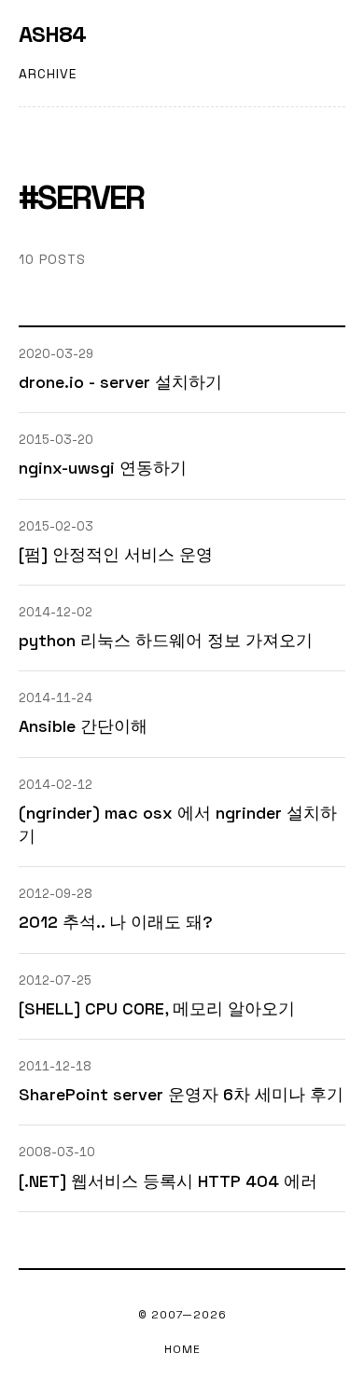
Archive (48, 73)
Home (182, 1349)
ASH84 (52, 34)
